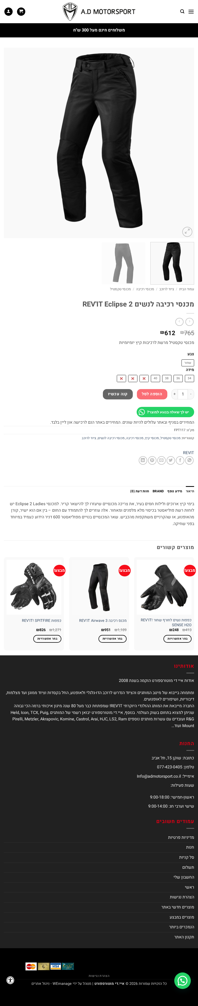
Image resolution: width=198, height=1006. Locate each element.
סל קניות (186, 857)
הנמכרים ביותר (181, 927)
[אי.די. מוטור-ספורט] (99, 11)
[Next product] (189, 322)
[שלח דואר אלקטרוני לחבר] (161, 460)
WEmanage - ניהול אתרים (51, 983)
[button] (191, 11)
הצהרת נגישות (182, 897)
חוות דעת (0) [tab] (139, 491)
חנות (190, 847)
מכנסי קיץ (152, 438)
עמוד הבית (186, 289)
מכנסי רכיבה (145, 289)
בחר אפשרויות (177, 639)
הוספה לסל (152, 394)
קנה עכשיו (118, 394)
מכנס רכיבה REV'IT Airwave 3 (103, 620)
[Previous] (183, 143)
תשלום (188, 867)
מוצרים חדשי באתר (177, 907)
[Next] (10, 143)
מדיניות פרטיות (181, 837)
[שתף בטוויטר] (171, 460)
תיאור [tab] (190, 491)
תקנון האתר (184, 937)
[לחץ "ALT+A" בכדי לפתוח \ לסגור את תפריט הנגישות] (10, 980)
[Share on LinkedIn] (143, 460)
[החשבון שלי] (8, 11)
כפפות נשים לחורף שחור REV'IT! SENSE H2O (166, 622)
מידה (190, 370)
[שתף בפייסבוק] (180, 460)
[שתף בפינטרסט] (152, 460)
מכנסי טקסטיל (120, 289)
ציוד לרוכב (166, 289)
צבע (190, 354)
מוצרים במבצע (182, 917)
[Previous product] (179, 322)
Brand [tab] (158, 491)
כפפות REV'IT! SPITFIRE (41, 620)
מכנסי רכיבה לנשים (111, 438)
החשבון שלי (184, 877)
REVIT (188, 453)
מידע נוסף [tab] (174, 491)
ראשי (189, 887)
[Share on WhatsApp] (189, 460)
